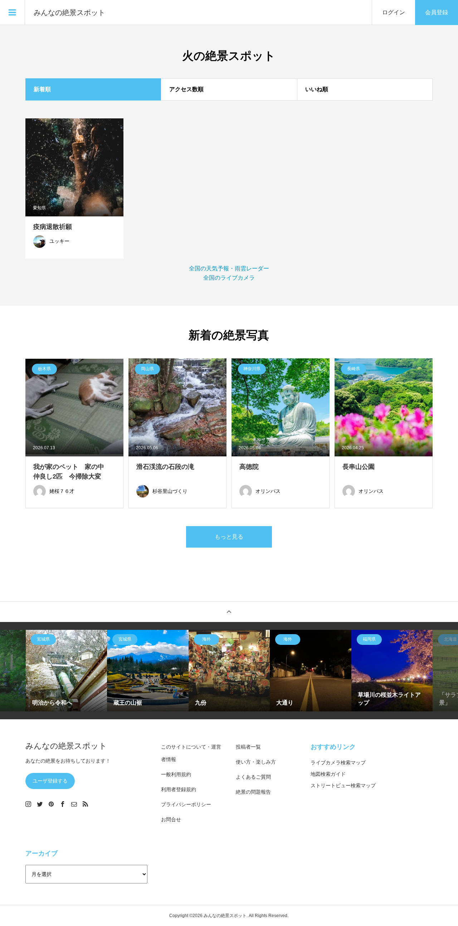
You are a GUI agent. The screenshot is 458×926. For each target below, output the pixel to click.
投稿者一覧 (248, 747)
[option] (66, 670)
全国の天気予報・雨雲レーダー (229, 268)
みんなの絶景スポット (69, 12)
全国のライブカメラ (229, 278)
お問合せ (171, 819)
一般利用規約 (176, 774)
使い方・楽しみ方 (256, 762)
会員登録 (436, 12)
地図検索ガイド (328, 774)
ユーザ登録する (50, 781)
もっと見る (229, 537)
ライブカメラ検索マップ (338, 762)
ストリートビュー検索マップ (343, 785)
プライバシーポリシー (186, 804)
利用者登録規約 (178, 789)
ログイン (393, 12)
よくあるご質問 (253, 777)
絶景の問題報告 (253, 792)
